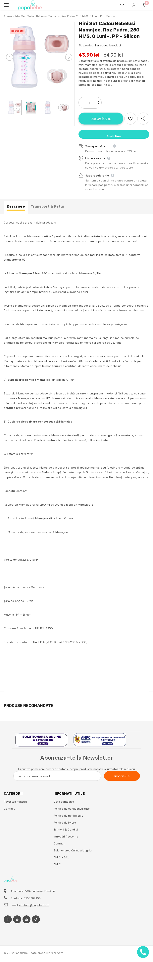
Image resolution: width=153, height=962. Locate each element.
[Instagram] (17, 919)
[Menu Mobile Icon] (6, 5)
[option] (39, 57)
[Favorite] (130, 119)
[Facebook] (8, 919)
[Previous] (9, 57)
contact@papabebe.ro (34, 905)
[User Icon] (134, 5)
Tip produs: (86, 45)
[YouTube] (26, 919)
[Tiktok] (36, 919)
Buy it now (114, 136)
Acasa (8, 16)
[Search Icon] (122, 5)
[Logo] (30, 5)
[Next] (68, 57)
